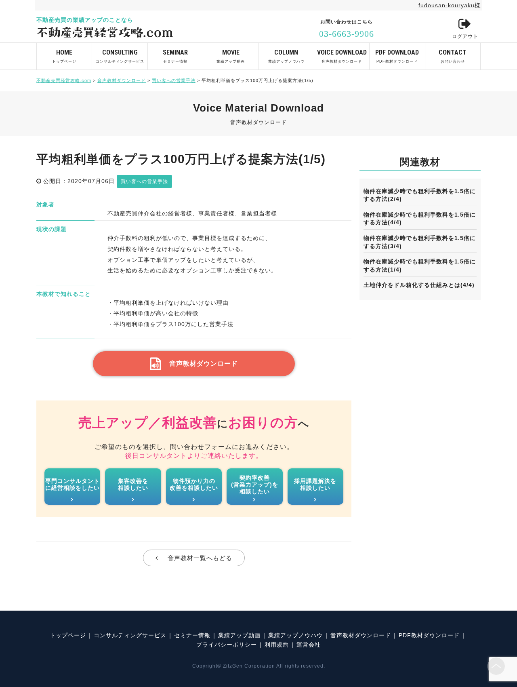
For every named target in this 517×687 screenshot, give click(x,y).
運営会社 (308, 644)
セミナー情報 (175, 55)
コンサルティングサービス (120, 55)
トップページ (64, 55)
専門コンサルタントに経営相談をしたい (72, 484)
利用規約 (277, 644)
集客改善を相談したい (133, 484)
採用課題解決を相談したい (315, 484)
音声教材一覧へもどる (200, 557)
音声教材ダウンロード (342, 55)
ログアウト (465, 36)
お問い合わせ (453, 55)
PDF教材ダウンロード (397, 55)
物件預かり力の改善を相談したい (194, 484)
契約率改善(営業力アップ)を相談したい (254, 484)
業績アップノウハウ (286, 55)
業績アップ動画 (230, 55)
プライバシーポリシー (226, 644)
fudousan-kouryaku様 (449, 5)
